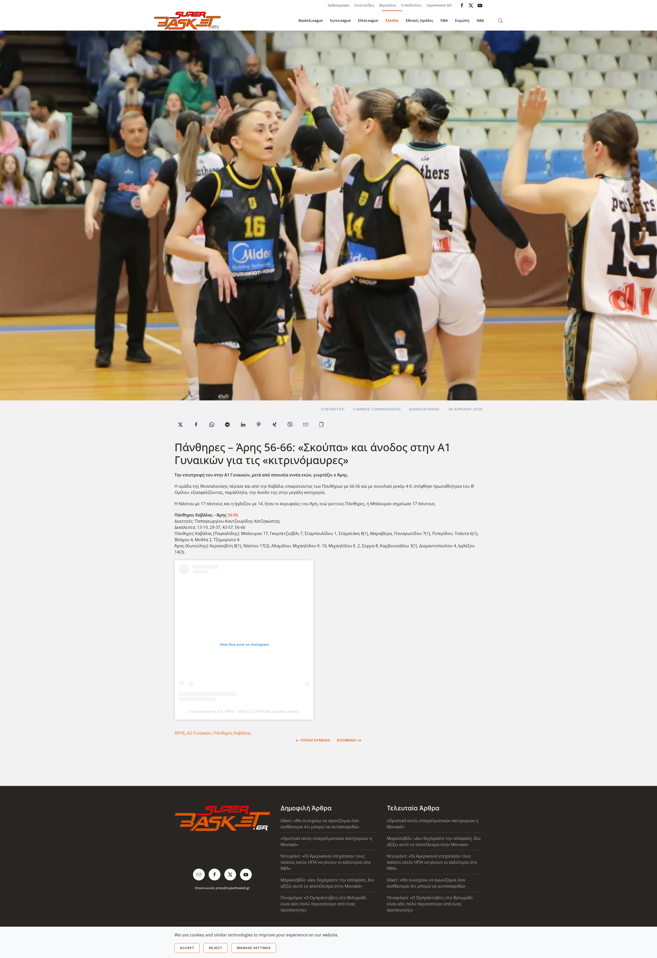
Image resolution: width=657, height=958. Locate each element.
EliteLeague (368, 20)
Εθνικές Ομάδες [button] (419, 20)
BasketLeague (310, 20)
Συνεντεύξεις (364, 5)
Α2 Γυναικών (199, 733)
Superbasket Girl (439, 5)
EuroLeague (340, 20)
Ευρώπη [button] (462, 20)
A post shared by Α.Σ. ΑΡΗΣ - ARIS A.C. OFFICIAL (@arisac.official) (244, 711)
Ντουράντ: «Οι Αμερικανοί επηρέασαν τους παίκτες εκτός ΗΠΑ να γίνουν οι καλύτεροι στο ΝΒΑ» (326, 862)
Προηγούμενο (315, 740)
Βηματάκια (387, 5)
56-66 (233, 515)
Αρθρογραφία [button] (338, 5)
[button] (500, 21)
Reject (215, 948)
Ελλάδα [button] (392, 20)
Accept (187, 948)
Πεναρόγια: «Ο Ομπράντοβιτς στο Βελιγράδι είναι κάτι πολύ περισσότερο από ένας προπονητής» (323, 904)
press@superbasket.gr (233, 888)
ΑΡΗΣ (180, 733)
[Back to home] (187, 21)
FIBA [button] (444, 20)
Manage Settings (254, 948)
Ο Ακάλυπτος (411, 5)
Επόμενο (346, 740)
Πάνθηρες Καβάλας (232, 733)
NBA (480, 20)
